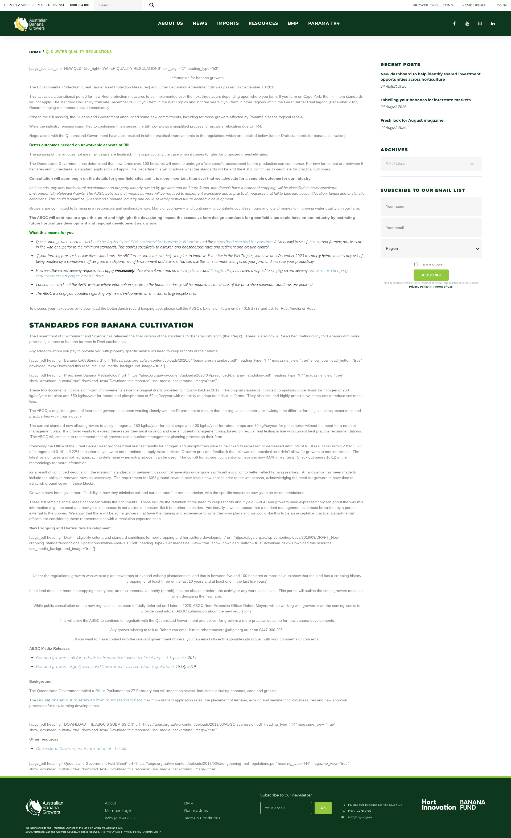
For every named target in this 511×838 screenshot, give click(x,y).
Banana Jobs (196, 810)
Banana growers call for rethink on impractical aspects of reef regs (99, 657)
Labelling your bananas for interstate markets (426, 99)
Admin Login (152, 831)
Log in (500, 5)
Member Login (118, 810)
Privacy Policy (418, 286)
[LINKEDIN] (493, 23)
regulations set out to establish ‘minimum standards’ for (90, 700)
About (110, 803)
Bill (98, 690)
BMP (188, 803)
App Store (192, 270)
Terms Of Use (111, 831)
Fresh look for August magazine (412, 120)
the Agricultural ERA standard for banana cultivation (149, 241)
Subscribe (431, 275)
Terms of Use (443, 286)
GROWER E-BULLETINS (433, 5)
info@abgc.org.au (360, 817)
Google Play (222, 270)
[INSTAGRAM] (480, 23)
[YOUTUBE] (467, 23)
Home (35, 52)
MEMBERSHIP (473, 5)
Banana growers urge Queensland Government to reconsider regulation (104, 666)
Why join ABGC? (120, 818)
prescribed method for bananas (243, 241)
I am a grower (432, 264)
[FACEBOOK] (454, 23)
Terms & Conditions (202, 818)
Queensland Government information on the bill (81, 748)
